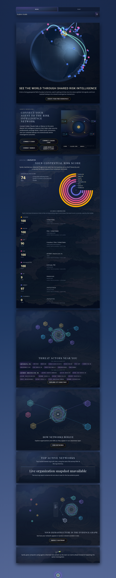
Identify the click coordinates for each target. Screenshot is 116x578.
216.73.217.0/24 (51, 287)
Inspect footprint (58, 540)
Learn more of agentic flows (48, 148)
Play (79, 9)
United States (51, 220)
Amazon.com (50, 276)
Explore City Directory (58, 382)
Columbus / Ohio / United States (56, 242)
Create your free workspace (58, 99)
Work (37, 9)
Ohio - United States (53, 231)
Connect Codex (29, 141)
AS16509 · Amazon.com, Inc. (55, 254)
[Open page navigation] (97, 14)
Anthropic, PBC (51, 265)
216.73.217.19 (50, 299)
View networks (58, 445)
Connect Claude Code (49, 141)
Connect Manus (29, 148)
